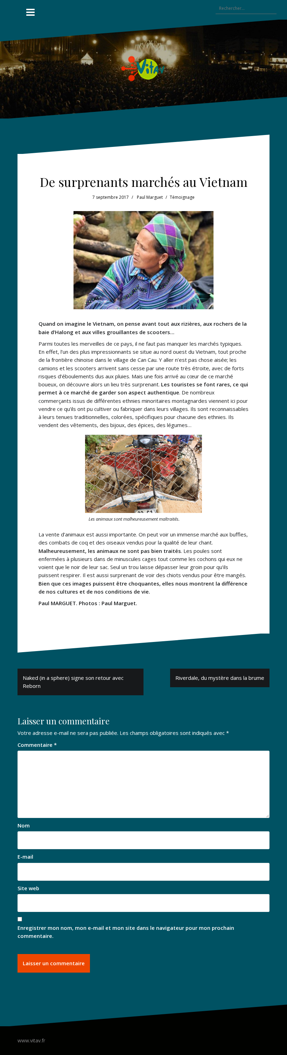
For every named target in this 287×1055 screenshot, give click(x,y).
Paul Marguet (150, 197)
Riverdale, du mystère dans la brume (219, 677)
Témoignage (182, 197)
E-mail (25, 856)
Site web (28, 888)
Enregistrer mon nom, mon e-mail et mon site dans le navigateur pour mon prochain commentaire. (126, 931)
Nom (24, 825)
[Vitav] (144, 68)
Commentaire (37, 744)
